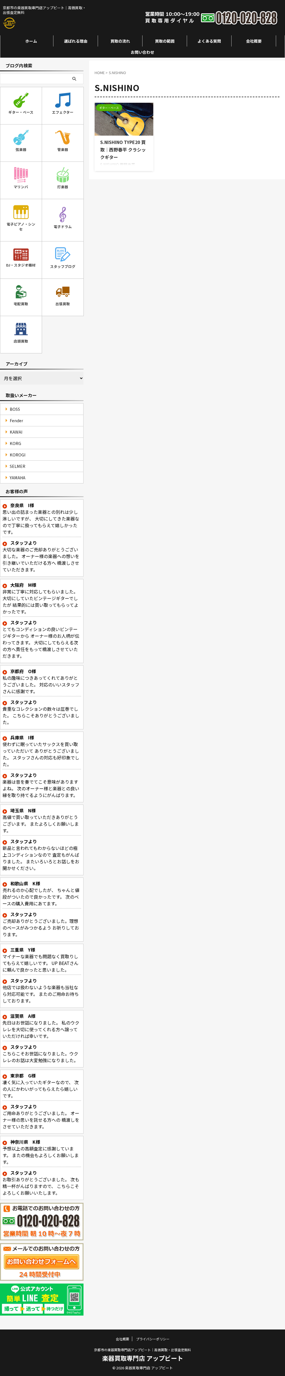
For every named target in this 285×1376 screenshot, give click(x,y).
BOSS (15, 409)
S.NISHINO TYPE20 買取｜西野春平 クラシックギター (123, 149)
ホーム (31, 41)
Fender (16, 420)
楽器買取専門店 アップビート (142, 1357)
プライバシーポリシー (152, 1338)
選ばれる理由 (75, 41)
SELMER (17, 466)
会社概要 (254, 41)
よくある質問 (209, 41)
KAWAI (16, 432)
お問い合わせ (142, 52)
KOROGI (18, 455)
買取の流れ (120, 41)
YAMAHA (17, 477)
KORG (15, 443)
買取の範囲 (165, 41)
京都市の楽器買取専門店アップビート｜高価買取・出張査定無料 (142, 1349)
